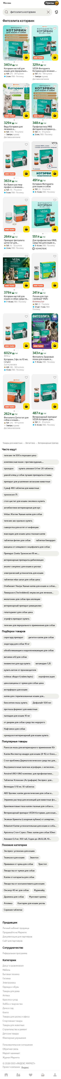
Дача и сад (8, 1008)
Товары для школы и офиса (16, 1016)
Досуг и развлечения (13, 966)
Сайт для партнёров (12, 941)
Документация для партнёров (17, 936)
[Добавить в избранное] (26, 28)
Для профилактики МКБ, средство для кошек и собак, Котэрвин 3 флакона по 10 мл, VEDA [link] (45, 241)
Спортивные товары (12, 1021)
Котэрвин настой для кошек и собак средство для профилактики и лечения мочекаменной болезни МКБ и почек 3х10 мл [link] (16, 297)
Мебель (6, 970)
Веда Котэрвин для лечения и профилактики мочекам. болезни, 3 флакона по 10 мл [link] (16, 127)
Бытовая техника (11, 974)
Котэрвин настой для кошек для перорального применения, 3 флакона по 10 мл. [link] (16, 69)
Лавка (18, 1075)
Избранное (30, 1075)
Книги (6, 1012)
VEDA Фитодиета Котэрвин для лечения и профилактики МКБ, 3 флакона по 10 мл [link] (44, 69)
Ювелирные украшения (14, 1038)
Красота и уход (10, 999)
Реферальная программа (15, 953)
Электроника (9, 982)
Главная (6, 1075)
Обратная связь (10, 1049)
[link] (20, 455)
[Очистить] (48, 12)
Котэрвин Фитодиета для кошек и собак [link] (43, 185)
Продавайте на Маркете (15, 932)
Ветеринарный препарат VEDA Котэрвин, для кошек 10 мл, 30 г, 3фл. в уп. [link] (45, 418)
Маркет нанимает (11, 1053)
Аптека (6, 995)
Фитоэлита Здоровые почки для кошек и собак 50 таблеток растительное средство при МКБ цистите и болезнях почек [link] (44, 358)
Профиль (55, 1075)
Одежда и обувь (11, 987)
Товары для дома (11, 991)
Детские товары (11, 1033)
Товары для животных (13, 1025)
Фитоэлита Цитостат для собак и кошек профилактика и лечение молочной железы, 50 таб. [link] (16, 418)
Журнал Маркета (11, 1057)
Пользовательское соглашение (18, 1045)
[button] (56, 12)
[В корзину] (26, 57)
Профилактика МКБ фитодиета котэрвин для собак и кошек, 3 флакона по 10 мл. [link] (45, 127)
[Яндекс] (25, 1067)
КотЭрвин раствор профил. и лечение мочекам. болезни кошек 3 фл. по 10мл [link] (16, 185)
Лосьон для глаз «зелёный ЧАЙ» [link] (40, 297)
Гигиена (7, 978)
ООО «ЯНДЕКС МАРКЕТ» (23, 1063)
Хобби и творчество (12, 1004)
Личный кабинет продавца (16, 928)
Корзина (43, 1075)
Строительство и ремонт (15, 1029)
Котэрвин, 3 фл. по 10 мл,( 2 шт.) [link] (16, 360)
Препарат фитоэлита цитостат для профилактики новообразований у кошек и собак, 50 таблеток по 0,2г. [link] (14, 241)
